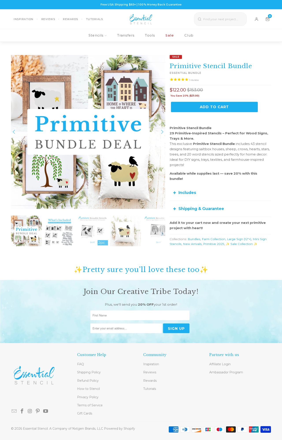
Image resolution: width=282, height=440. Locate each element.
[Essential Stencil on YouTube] (46, 411)
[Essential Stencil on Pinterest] (38, 411)
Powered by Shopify (119, 429)
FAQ (80, 364)
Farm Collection (213, 239)
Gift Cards (84, 413)
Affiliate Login (220, 364)
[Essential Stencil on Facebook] (22, 411)
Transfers (126, 35)
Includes (187, 192)
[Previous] (14, 132)
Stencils (96, 35)
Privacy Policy (87, 397)
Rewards (70, 19)
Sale (169, 35)
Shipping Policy (89, 372)
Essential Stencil (35, 429)
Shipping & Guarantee (201, 208)
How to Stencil (88, 389)
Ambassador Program (226, 372)
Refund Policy (88, 381)
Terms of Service (90, 405)
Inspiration (23, 19)
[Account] (256, 19)
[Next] (161, 132)
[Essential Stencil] (141, 19)
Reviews (48, 19)
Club (188, 35)
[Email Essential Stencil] (14, 411)
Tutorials (94, 19)
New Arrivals (192, 244)
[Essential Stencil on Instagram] (30, 411)
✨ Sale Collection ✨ (241, 244)
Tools (150, 35)
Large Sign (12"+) (239, 239)
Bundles (194, 239)
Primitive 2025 (213, 244)
